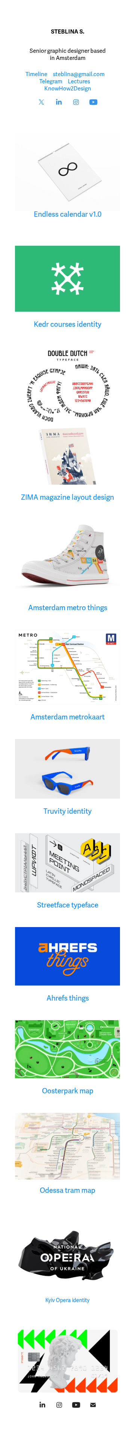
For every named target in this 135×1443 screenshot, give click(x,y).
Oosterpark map (67, 1091)
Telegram (50, 81)
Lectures (79, 81)
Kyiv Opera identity (67, 1300)
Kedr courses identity (67, 324)
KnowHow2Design (67, 88)
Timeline (36, 74)
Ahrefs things (67, 998)
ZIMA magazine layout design (67, 497)
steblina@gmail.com (79, 74)
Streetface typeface (67, 905)
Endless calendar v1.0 (68, 214)
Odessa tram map (67, 1190)
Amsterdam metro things (67, 607)
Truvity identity (68, 811)
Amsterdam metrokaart (67, 717)
